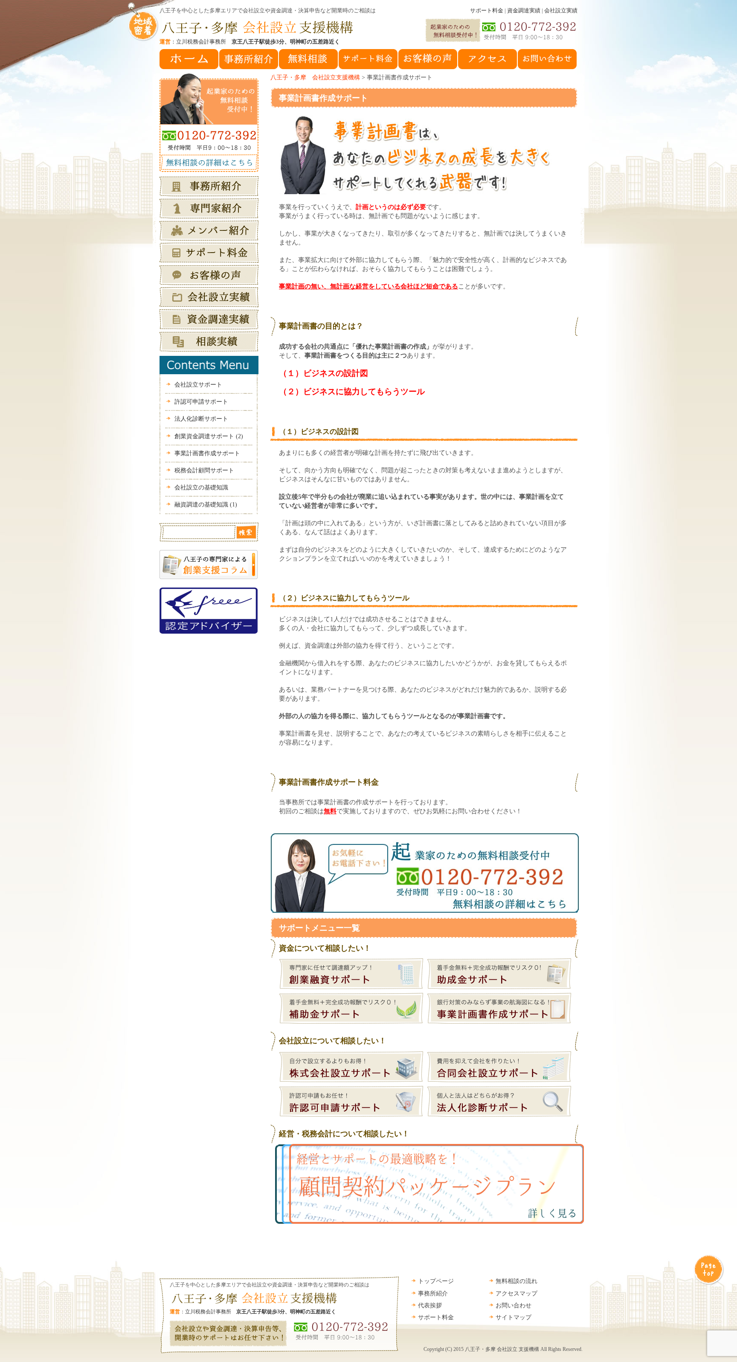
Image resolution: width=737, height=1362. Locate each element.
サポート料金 (486, 10)
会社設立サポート (198, 384)
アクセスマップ (516, 1293)
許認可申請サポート (201, 402)
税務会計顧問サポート (204, 470)
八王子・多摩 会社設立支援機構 (315, 77)
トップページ (436, 1281)
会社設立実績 (560, 10)
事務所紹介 (433, 1293)
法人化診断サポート (201, 419)
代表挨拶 (430, 1305)
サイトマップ (513, 1317)
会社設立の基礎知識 (201, 487)
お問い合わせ (513, 1305)
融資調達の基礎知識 (205, 504)
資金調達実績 (523, 10)
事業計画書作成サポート (323, 97)
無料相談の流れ (516, 1281)
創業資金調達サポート (208, 436)
